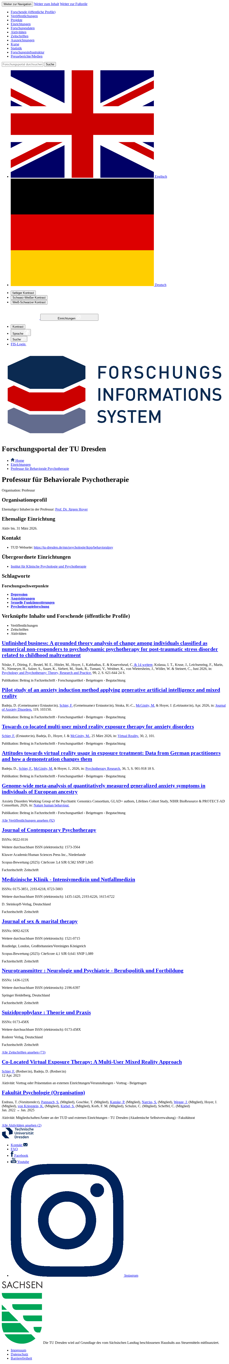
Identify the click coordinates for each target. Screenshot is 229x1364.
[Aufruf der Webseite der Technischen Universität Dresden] (20, 1137)
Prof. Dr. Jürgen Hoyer (71, 509)
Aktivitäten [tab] (18, 633)
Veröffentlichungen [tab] (24, 625)
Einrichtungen (67, 318)
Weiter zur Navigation (17, 4)
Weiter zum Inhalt (46, 4)
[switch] (23, 293)
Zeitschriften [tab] (19, 629)
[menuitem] (119, 12)
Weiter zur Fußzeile (73, 4)
